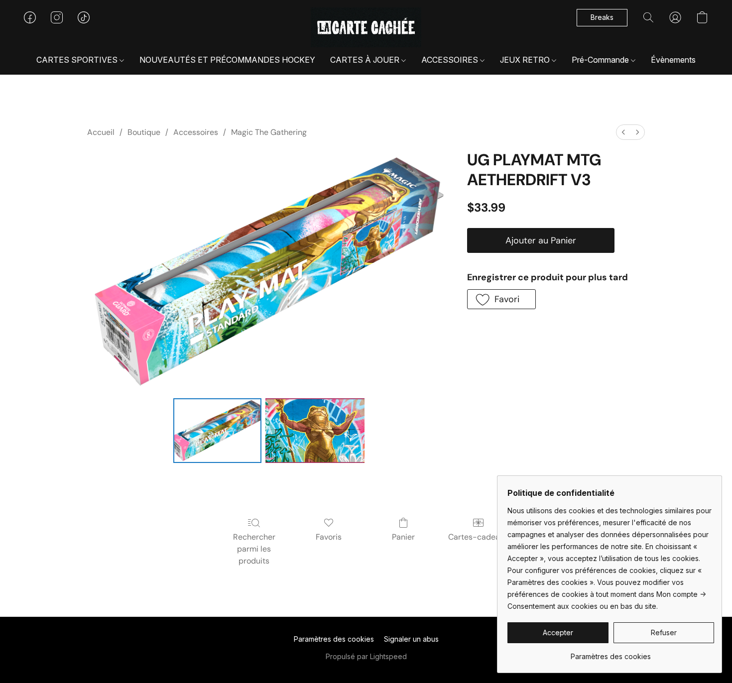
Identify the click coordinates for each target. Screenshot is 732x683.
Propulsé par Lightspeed (366, 656)
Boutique (143, 132)
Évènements (673, 60)
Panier (403, 537)
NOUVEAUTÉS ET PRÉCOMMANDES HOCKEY (227, 60)
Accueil (101, 132)
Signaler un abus (411, 639)
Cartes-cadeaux (478, 537)
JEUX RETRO (526, 60)
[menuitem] (623, 132)
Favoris (329, 537)
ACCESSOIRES (450, 60)
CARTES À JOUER (365, 60)
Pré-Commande (601, 60)
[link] (610, 653)
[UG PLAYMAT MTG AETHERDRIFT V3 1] (315, 430)
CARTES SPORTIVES (78, 60)
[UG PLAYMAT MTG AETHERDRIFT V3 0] (217, 430)
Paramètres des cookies (334, 639)
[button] (366, 27)
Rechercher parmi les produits (254, 549)
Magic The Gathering (269, 132)
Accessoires (195, 132)
